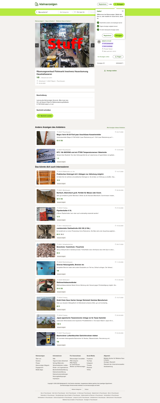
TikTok (89, 370)
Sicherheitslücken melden (60, 365)
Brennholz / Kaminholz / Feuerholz (70, 247)
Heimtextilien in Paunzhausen (111, 395)
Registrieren (107, 35)
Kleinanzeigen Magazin (42, 365)
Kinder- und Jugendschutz (60, 367)
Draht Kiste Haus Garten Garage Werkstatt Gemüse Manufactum (82, 300)
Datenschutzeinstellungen (60, 374)
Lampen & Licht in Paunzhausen (81, 397)
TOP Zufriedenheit (108, 43)
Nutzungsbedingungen (59, 376)
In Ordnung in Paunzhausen (84, 393)
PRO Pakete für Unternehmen (75, 363)
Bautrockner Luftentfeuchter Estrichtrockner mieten (77, 336)
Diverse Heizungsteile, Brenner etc (70, 265)
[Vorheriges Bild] (37, 45)
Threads (89, 365)
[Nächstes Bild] (93, 45)
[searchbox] (48, 12)
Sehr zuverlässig (108, 46)
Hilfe (54, 358)
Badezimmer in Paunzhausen (99, 393)
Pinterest (89, 367)
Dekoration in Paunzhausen (48, 395)
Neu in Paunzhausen (46, 393)
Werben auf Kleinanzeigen (77, 366)
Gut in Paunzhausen (71, 393)
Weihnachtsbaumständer (66, 282)
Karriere (38, 361)
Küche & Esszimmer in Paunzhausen (63, 397)
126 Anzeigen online (103, 57)
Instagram (90, 363)
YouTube (89, 361)
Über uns (38, 358)
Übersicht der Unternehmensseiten (114, 364)
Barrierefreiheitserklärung (60, 370)
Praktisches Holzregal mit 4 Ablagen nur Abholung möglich (80, 174)
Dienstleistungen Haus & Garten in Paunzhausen (68, 395)
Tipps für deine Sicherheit (60, 361)
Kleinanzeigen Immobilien (77, 358)
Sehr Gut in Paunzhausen (58, 393)
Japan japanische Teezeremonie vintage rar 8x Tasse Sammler (81, 318)
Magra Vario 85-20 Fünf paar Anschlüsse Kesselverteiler (79, 135)
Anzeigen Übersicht (109, 362)
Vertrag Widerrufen (58, 363)
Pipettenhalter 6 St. (64, 210)
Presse (38, 363)
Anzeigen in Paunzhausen (90, 399)
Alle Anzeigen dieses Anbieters (116, 127)
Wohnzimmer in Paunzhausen (114, 397)
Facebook (90, 358)
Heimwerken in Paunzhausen (45, 397)
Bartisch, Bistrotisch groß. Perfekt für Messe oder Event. (79, 193)
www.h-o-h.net (106, 41)
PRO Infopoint (74, 361)
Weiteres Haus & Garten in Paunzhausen (73, 399)
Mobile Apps (39, 370)
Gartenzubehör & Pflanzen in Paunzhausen (92, 395)
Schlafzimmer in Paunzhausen (98, 397)
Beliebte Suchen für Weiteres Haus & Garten (114, 359)
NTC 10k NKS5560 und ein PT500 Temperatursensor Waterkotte (82, 152)
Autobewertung (108, 366)
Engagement (39, 367)
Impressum (56, 378)
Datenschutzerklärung (59, 372)
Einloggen (118, 35)
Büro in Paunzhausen (113, 393)
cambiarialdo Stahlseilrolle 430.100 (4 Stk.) (73, 228)
